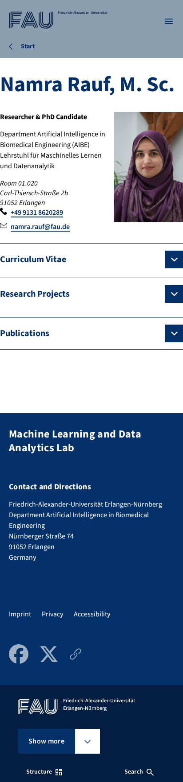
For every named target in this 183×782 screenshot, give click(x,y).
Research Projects (35, 294)
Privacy (52, 614)
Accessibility (92, 614)
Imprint (20, 614)
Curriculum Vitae (33, 259)
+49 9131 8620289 (37, 212)
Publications (24, 333)
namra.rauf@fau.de (40, 227)
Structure (39, 771)
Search (133, 771)
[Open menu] (169, 21)
